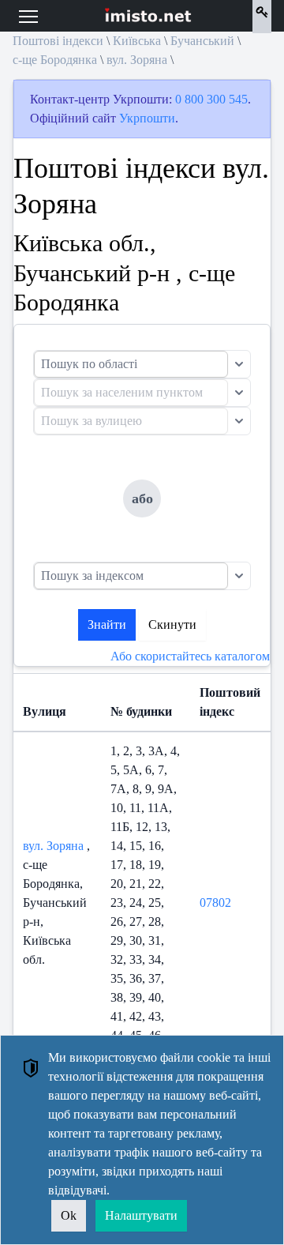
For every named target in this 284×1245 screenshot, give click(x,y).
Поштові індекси (58, 40)
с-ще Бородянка (55, 59)
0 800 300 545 (211, 99)
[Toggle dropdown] (239, 364)
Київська (137, 40)
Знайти (107, 624)
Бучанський (202, 40)
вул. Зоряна (136, 59)
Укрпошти (147, 118)
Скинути (172, 624)
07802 (215, 902)
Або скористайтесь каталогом (190, 656)
